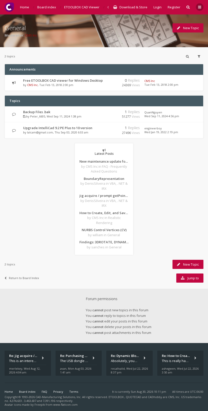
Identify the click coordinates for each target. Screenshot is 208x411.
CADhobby (155, 397)
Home (9, 391)
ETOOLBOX (116, 397)
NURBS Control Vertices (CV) (104, 230)
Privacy (58, 391)
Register (174, 7)
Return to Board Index (24, 278)
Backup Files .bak (36, 112)
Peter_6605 (37, 116)
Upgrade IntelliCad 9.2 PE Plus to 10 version (57, 128)
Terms (73, 391)
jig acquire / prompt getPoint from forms (104, 195)
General (15, 28)
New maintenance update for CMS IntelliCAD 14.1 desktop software (104, 161)
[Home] (9, 7)
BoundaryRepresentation (104, 178)
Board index (27, 391)
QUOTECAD (134, 397)
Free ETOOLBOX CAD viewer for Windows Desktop (63, 80)
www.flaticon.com (65, 404)
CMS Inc (31, 35)
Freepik (39, 404)
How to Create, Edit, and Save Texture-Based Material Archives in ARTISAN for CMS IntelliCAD (104, 213)
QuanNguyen (153, 112)
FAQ (44, 391)
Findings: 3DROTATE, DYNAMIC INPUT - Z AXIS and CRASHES (104, 242)
